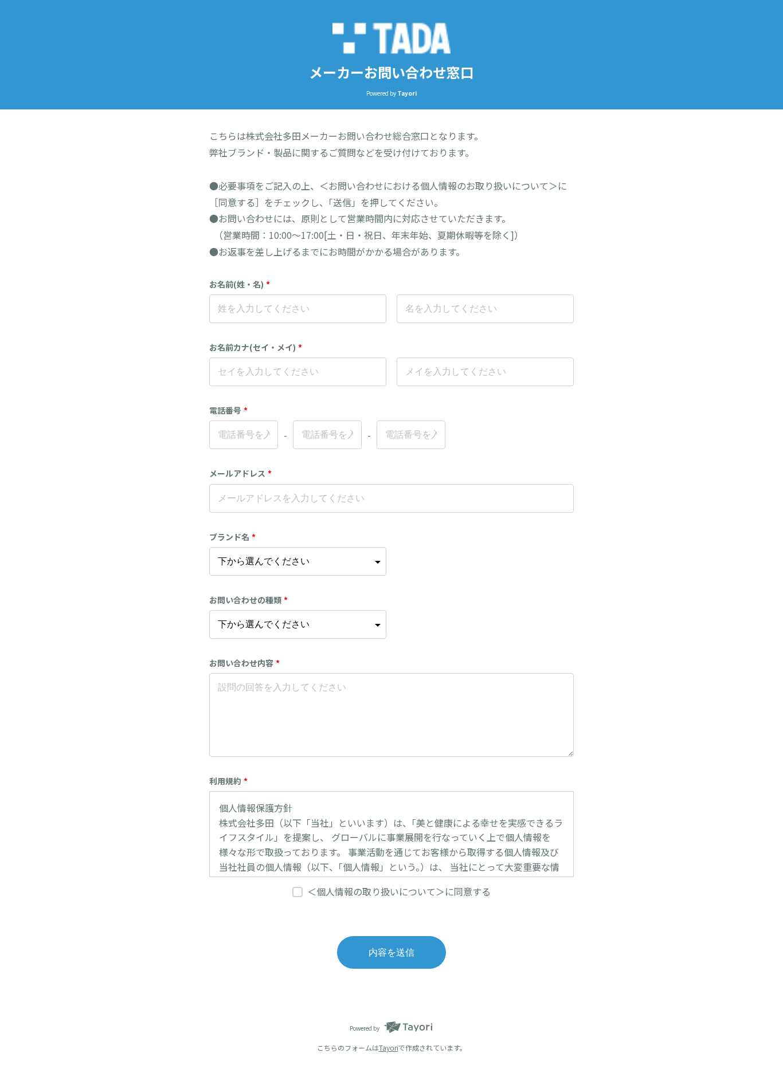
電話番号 (228, 410)
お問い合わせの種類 (248, 600)
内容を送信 (391, 952)
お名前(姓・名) (239, 284)
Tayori (388, 1047)
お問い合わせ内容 (244, 663)
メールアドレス (240, 473)
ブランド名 (232, 537)
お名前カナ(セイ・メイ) (255, 347)
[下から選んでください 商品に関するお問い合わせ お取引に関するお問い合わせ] (297, 624)
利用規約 (228, 781)
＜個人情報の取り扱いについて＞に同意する (399, 891)
